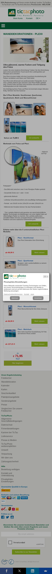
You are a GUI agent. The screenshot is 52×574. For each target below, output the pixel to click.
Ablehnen (14, 298)
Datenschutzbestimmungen (13, 294)
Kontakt (26, 294)
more (32, 294)
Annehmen (38, 298)
